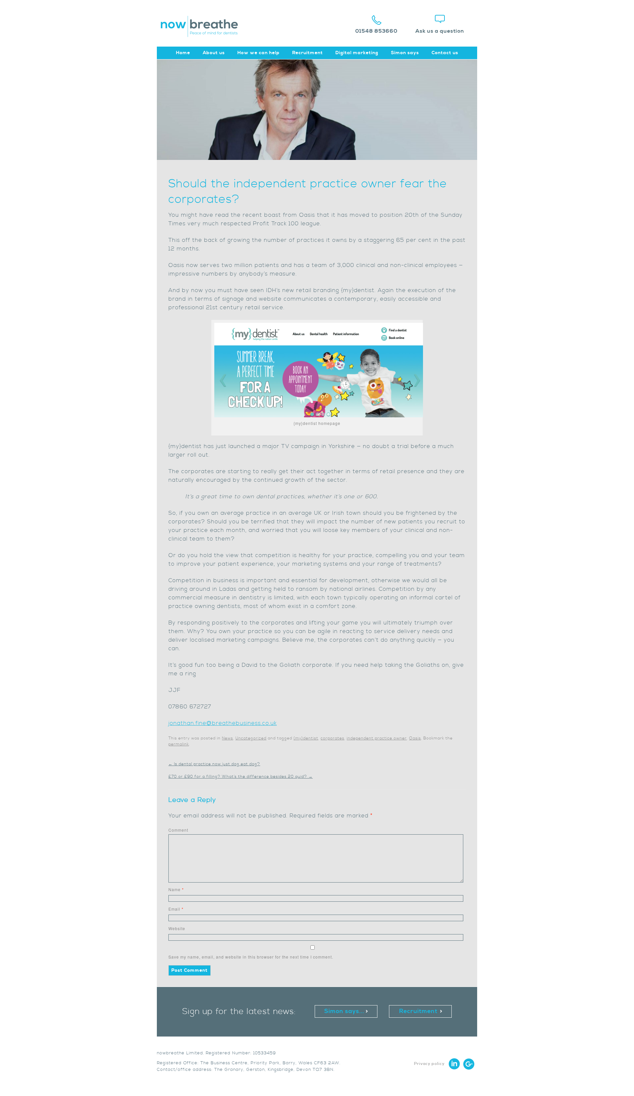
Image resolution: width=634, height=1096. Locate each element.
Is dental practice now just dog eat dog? (214, 764)
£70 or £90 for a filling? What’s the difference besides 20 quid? (240, 776)
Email (176, 909)
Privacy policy (429, 1063)
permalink (178, 744)
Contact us (445, 53)
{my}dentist (306, 738)
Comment (178, 830)
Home (183, 53)
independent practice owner (377, 738)
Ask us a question (439, 31)
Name (176, 889)
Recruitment (307, 53)
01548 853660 (376, 31)
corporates (332, 738)
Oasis (415, 738)
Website (176, 928)
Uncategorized (250, 738)
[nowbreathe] (202, 34)
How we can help (258, 53)
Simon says (405, 53)
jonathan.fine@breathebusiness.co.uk (222, 723)
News (227, 738)
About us (214, 53)
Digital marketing (356, 53)
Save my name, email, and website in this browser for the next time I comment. (250, 957)
